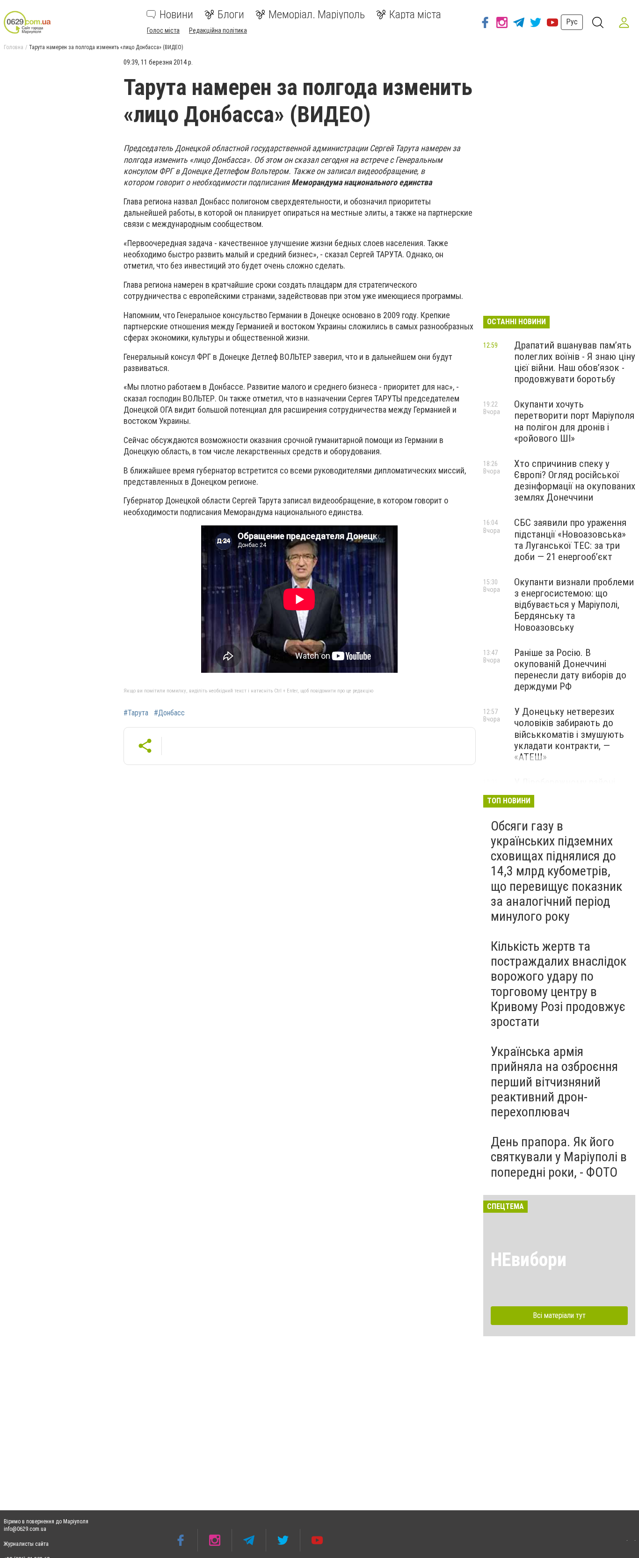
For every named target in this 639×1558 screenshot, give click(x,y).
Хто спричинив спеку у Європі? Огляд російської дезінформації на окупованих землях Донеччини (574, 480)
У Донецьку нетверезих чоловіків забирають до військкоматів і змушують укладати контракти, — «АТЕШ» (569, 734)
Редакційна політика (218, 30)
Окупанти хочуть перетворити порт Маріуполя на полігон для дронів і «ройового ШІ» (574, 421)
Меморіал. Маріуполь (317, 14)
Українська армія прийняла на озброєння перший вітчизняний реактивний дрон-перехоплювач (554, 1082)
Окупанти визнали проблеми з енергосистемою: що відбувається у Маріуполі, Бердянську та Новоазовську (574, 604)
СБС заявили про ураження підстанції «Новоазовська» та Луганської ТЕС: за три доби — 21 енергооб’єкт (570, 539)
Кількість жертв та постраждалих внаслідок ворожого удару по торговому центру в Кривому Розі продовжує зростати (558, 984)
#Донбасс (169, 713)
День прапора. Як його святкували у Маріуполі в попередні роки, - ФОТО (559, 1156)
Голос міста (163, 30)
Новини (176, 14)
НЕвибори (528, 1260)
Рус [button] (572, 21)
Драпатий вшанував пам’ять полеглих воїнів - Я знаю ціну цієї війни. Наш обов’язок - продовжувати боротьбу (574, 362)
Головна (13, 47)
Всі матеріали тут (559, 1315)
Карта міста (415, 14)
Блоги (231, 14)
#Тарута (135, 713)
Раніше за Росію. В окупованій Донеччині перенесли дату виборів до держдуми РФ (570, 669)
